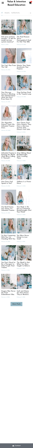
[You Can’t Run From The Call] (8, 55)
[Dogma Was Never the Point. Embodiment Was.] (8, 281)
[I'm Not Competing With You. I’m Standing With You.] (8, 225)
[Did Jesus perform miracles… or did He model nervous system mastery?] (8, 27)
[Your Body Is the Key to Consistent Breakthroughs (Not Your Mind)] (24, 197)
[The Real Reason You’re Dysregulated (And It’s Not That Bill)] (24, 27)
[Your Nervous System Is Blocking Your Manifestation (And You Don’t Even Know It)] (8, 82)
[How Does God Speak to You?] (8, 171)
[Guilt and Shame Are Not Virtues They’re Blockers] (24, 281)
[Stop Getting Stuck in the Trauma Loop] (24, 82)
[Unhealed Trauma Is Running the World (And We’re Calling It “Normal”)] (8, 143)
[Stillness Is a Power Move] (24, 171)
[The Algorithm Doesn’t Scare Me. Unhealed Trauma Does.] (8, 113)
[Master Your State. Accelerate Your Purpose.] (24, 55)
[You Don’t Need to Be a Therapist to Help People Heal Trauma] (8, 252)
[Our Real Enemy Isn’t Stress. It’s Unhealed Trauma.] (8, 197)
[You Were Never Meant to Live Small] (24, 225)
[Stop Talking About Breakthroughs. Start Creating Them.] (24, 143)
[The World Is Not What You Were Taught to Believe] (24, 252)
